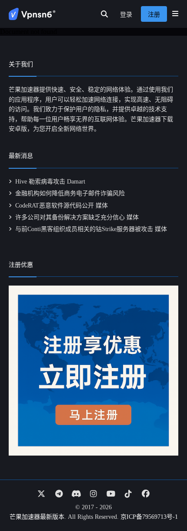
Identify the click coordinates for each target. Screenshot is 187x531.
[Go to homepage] (32, 14)
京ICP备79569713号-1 (149, 517)
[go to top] (163, 499)
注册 (154, 14)
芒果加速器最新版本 (37, 517)
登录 (126, 14)
